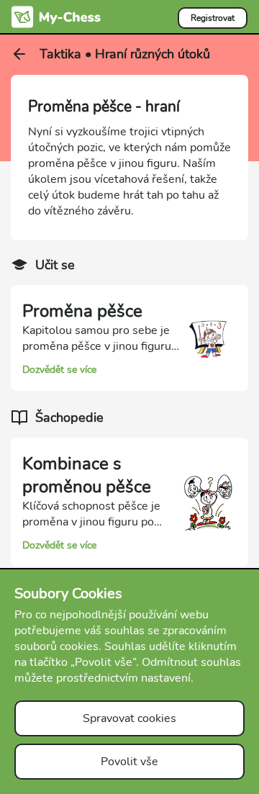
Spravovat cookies (129, 718)
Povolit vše (129, 762)
